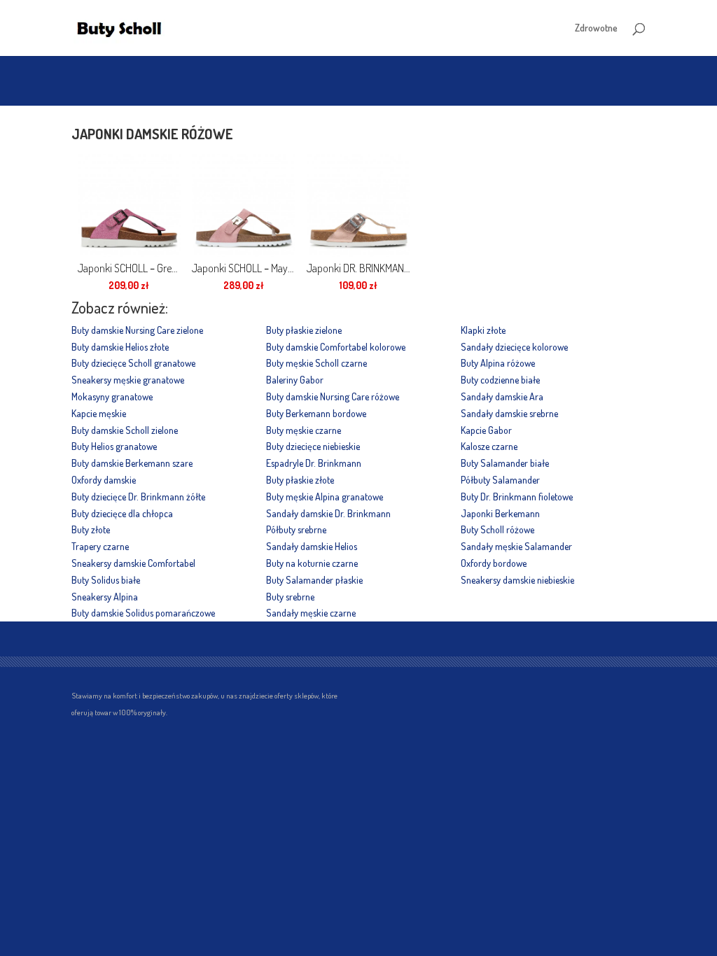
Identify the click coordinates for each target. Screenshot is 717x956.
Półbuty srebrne (296, 529)
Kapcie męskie (98, 413)
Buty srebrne (290, 597)
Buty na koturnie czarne (312, 563)
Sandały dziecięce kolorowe (514, 347)
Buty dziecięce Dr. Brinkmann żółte (138, 496)
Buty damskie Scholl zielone (124, 430)
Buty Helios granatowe (114, 446)
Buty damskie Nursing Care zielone (137, 330)
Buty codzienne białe (500, 380)
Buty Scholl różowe (497, 529)
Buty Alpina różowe (498, 363)
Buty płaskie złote (300, 480)
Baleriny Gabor (294, 380)
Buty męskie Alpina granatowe (324, 496)
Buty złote (90, 529)
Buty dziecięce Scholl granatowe (133, 363)
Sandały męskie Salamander (516, 546)
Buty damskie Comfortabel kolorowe (335, 347)
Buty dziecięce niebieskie (313, 446)
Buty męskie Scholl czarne (316, 363)
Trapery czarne (100, 546)
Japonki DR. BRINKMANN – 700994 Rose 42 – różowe (358, 268)
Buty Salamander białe (505, 463)
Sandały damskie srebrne (509, 413)
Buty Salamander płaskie (314, 580)
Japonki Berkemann (500, 513)
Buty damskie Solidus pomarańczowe (143, 613)
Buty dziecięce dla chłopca (122, 513)
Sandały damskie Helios (311, 546)
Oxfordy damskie (103, 480)
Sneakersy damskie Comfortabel (133, 563)
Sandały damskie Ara (502, 396)
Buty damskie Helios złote (120, 347)
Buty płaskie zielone (304, 330)
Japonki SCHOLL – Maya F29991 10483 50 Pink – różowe (243, 268)
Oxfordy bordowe (494, 563)
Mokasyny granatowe (112, 396)
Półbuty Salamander (500, 480)
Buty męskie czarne (303, 430)
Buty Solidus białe (105, 580)
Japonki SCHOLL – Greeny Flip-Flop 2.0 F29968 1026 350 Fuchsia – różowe (129, 268)
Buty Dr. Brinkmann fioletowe (517, 496)
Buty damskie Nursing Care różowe (332, 396)
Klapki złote (483, 330)
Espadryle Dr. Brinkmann (313, 463)
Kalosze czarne (489, 446)
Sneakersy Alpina (104, 597)
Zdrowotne (596, 28)
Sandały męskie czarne (311, 613)
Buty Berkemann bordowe (316, 413)
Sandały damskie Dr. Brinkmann (328, 513)
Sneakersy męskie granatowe (127, 380)
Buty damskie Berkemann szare (132, 463)
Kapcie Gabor (486, 430)
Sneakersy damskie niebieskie (517, 580)
